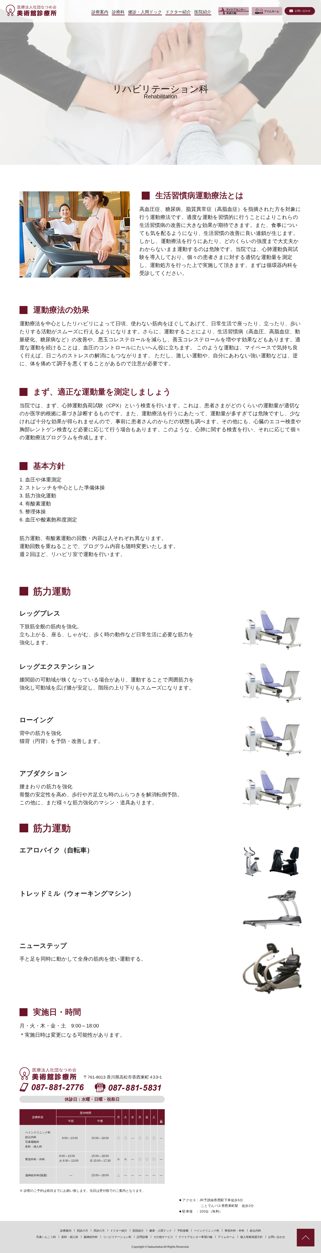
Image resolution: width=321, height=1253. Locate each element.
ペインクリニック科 (206, 1230)
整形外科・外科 (234, 1230)
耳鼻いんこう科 (46, 1237)
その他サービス (163, 1237)
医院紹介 (138, 1230)
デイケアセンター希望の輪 (195, 1237)
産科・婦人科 (69, 1237)
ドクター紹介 (118, 1230)
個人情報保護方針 (251, 1237)
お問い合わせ (276, 1237)
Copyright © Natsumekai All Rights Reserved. (160, 1246)
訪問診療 (142, 1237)
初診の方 (82, 1230)
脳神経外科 (91, 1237)
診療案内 (65, 1230)
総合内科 (255, 1230)
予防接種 (182, 1230)
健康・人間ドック (160, 1230)
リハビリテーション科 (117, 1237)
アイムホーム (226, 1237)
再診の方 (99, 1230)
